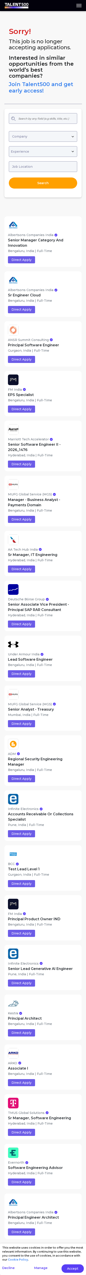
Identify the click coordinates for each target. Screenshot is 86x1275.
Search (43, 183)
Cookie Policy (18, 1259)
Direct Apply (21, 260)
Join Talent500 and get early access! (41, 87)
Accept (72, 1269)
